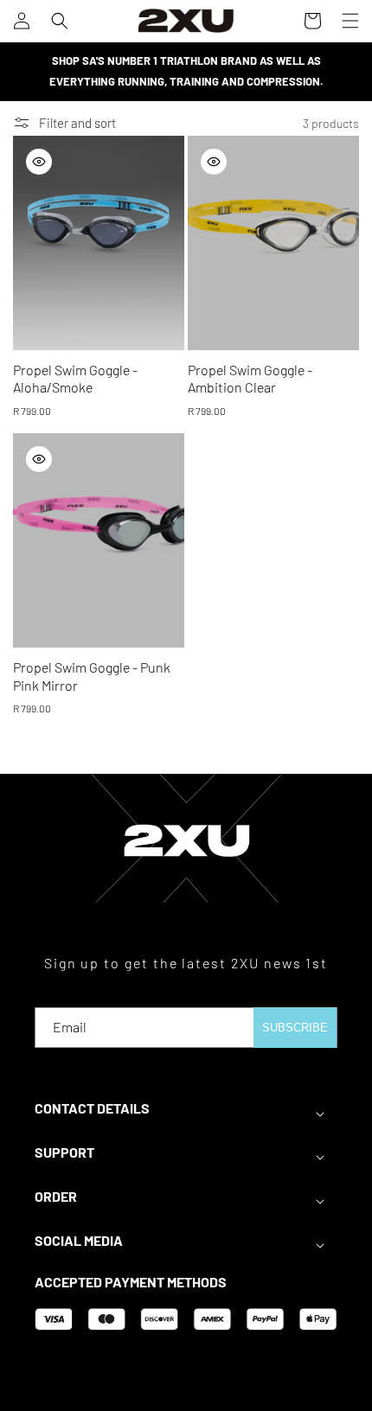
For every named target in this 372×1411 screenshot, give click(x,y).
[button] (60, 21)
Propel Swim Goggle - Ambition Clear (250, 378)
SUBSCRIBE (295, 1027)
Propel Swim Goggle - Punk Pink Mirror (91, 676)
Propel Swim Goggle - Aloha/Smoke (75, 378)
